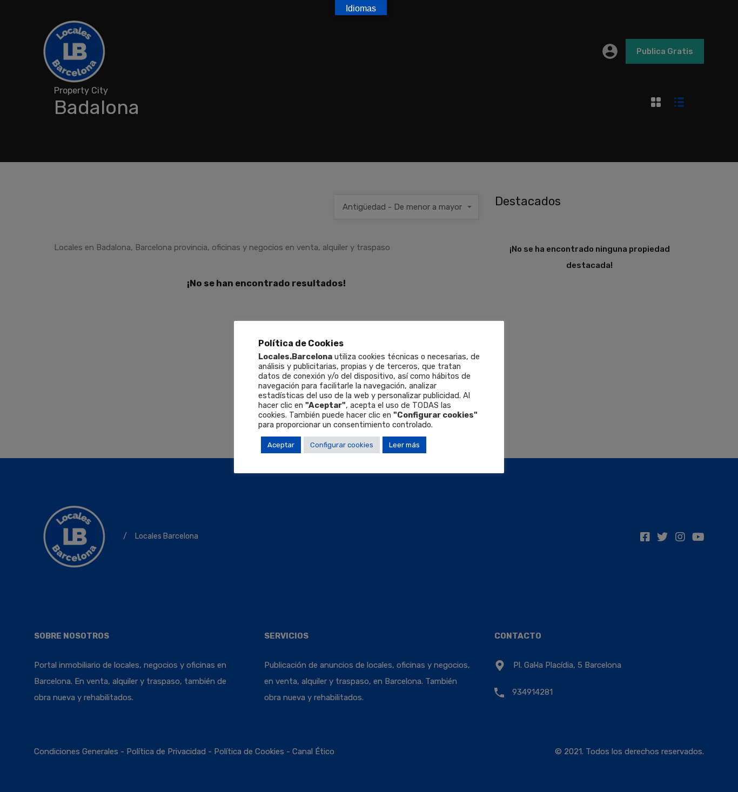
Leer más (404, 445)
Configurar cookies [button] (341, 445)
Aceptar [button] (280, 445)
